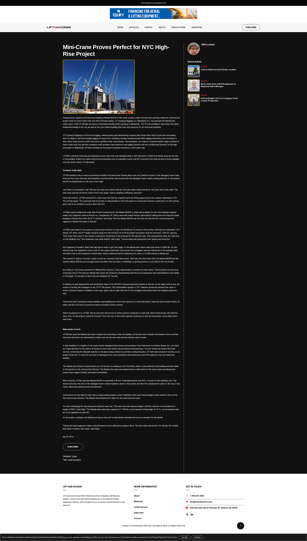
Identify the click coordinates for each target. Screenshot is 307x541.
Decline (197, 537)
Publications (178, 27)
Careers (138, 518)
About (137, 496)
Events (148, 27)
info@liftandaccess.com (201, 502)
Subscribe (250, 27)
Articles (134, 27)
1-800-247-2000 (197, 496)
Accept (184, 537)
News (120, 27)
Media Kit (138, 501)
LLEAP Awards (141, 507)
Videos (161, 27)
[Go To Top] (240, 525)
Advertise (197, 27)
